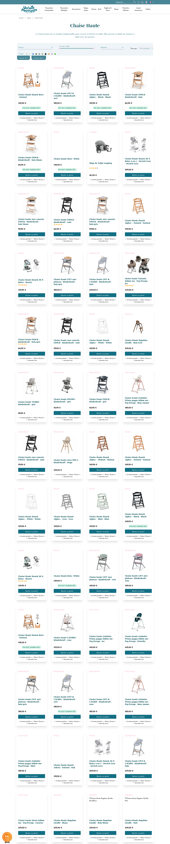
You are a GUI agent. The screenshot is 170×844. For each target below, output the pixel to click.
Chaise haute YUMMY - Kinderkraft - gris (29, 403)
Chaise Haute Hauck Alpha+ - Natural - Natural (137, 221)
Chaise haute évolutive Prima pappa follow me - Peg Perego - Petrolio (137, 638)
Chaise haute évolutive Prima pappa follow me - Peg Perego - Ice (101, 638)
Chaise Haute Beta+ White (66, 159)
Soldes (148, 9)
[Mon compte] (138, 2)
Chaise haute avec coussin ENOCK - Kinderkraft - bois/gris (102, 221)
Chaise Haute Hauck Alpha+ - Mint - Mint (99, 517)
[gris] (39, 54)
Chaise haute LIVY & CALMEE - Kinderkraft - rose (100, 701)
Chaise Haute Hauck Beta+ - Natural (31, 96)
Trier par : (134, 48)
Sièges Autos (86, 9)
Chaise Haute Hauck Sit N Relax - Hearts (30, 281)
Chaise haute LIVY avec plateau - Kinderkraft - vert (102, 578)
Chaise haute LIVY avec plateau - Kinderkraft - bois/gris (65, 281)
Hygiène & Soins (107, 9)
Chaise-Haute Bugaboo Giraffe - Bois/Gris (136, 341)
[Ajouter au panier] (31, 113)
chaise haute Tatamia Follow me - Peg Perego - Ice (137, 281)
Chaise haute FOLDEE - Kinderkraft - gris (65, 400)
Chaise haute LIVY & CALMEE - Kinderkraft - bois (100, 281)
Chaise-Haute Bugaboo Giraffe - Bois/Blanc (100, 821)
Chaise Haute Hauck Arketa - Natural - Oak (64, 766)
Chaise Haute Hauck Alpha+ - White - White (100, 341)
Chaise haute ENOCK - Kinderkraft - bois (135, 96)
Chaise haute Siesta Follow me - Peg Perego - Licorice (31, 821)
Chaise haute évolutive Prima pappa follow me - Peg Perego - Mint (30, 763)
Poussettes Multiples (64, 9)
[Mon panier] (142, 2)
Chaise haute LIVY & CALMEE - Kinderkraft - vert (65, 95)
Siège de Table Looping (100, 163)
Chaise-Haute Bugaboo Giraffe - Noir (136, 821)
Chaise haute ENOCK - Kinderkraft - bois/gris (29, 340)
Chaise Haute (39, 18)
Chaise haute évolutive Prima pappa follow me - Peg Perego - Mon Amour (137, 400)
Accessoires (76, 9)
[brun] (36, 54)
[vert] (55, 54)
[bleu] (33, 54)
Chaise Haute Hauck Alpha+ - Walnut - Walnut (101, 458)
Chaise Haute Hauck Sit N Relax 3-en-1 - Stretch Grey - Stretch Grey (138, 161)
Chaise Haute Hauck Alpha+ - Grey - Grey (64, 517)
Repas (116, 9)
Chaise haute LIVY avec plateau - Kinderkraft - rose (136, 578)
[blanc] (30, 54)
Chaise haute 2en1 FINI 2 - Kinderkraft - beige (66, 461)
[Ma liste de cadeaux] (146, 2)
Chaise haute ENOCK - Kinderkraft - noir (64, 221)
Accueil (21, 18)
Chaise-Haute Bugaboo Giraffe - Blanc (65, 821)
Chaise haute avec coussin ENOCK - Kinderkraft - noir (67, 341)
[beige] (27, 54)
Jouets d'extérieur (138, 9)
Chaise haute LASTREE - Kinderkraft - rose (65, 639)
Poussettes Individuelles (49, 9)
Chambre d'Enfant (125, 9)
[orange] (49, 54)
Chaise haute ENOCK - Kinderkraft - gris (100, 400)
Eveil (99, 9)
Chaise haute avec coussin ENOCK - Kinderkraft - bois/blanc (31, 221)
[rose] (52, 54)
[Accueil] (29, 9)
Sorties (93, 9)
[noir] (45, 54)
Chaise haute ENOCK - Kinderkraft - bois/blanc (30, 158)
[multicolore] (42, 54)
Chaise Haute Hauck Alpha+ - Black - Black (100, 96)
